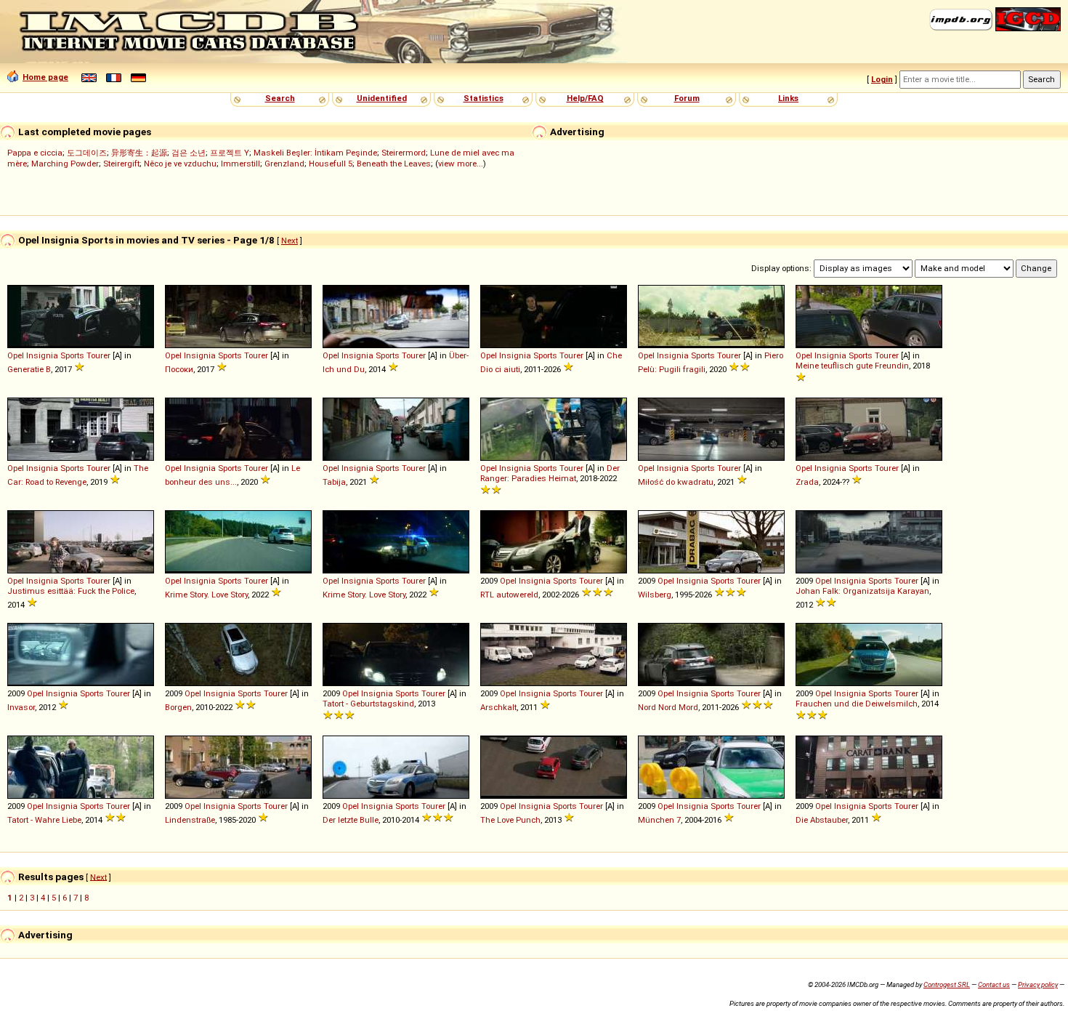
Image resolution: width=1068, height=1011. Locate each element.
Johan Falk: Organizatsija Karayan (862, 591)
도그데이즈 (87, 153)
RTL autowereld (509, 594)
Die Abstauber (822, 820)
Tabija (334, 482)
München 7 (659, 820)
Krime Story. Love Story (206, 594)
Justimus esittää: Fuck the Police (70, 591)
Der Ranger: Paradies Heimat (550, 473)
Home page (45, 77)
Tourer (98, 355)
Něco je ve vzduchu (180, 163)
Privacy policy (1038, 984)
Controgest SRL (946, 984)
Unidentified (382, 98)
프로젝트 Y (229, 153)
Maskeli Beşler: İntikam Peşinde (315, 153)
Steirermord (403, 153)
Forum (687, 98)
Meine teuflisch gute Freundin (852, 366)
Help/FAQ (585, 98)
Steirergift (121, 163)
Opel (15, 355)
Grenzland (284, 163)
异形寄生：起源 (139, 153)
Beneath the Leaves (394, 163)
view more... (460, 163)
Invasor (21, 707)
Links (788, 98)
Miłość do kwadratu (675, 482)
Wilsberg (654, 594)
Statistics (483, 98)
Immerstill (240, 163)
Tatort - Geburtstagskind (368, 703)
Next (289, 240)
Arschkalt (498, 707)
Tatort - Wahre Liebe (44, 820)
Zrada (807, 482)
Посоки (179, 369)
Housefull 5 (330, 163)
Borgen (178, 707)
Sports (72, 355)
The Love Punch (510, 820)
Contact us (994, 984)
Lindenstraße (190, 820)
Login (882, 79)
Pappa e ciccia (34, 153)
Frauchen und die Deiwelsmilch (857, 703)
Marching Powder (65, 163)
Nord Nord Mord (668, 707)
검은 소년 (188, 153)
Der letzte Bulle (351, 820)
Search (280, 98)
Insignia (42, 355)
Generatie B (29, 369)
